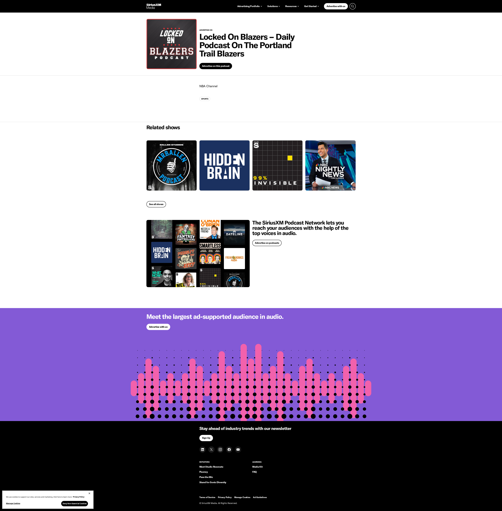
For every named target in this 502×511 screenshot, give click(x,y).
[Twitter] (211, 449)
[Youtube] (238, 449)
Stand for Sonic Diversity (212, 482)
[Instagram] (220, 449)
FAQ (254, 471)
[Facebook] (229, 449)
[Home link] (153, 6)
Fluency (203, 471)
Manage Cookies (13, 503)
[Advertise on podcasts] (198, 253)
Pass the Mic (206, 477)
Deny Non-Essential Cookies (75, 503)
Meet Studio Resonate (211, 466)
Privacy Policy (225, 497)
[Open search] (352, 6)
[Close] (89, 493)
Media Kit (257, 466)
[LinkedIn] (202, 449)
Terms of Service (207, 497)
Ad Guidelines (260, 497)
